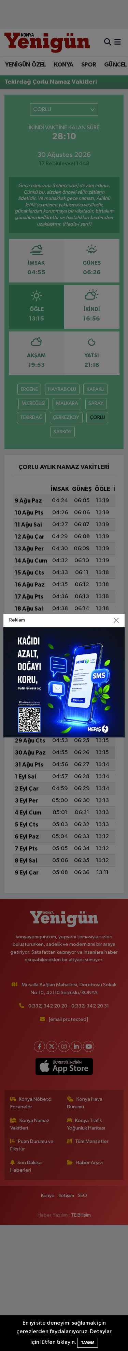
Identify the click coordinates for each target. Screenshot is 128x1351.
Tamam (87, 1342)
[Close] (116, 620)
